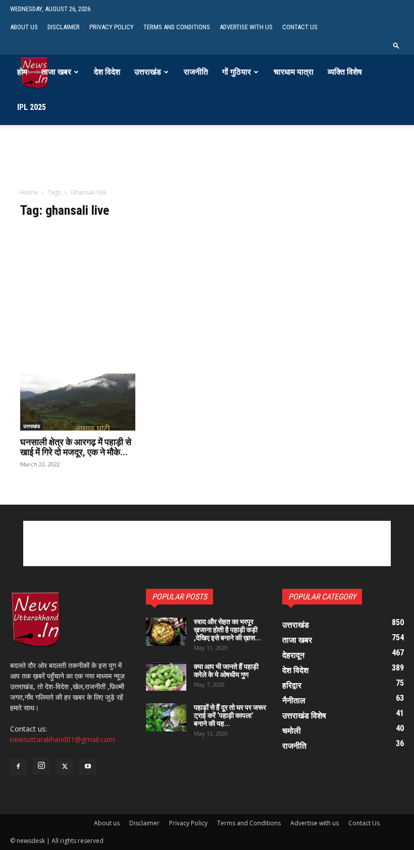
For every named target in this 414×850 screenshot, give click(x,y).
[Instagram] (41, 766)
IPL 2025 (31, 107)
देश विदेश (107, 72)
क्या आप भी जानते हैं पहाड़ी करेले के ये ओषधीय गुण (226, 670)
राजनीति (196, 72)
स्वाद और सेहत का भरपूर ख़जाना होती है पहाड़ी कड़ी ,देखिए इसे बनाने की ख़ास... (227, 630)
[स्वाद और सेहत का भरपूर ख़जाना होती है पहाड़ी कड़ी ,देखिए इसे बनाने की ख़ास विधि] (166, 632)
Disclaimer (63, 27)
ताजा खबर (56, 72)
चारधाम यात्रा (294, 72)
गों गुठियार (236, 72)
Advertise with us (246, 27)
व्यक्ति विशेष (345, 72)
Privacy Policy (111, 27)
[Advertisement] (207, 164)
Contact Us (300, 27)
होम (22, 72)
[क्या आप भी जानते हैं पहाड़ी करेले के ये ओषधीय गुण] (166, 676)
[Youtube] (88, 767)
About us (24, 27)
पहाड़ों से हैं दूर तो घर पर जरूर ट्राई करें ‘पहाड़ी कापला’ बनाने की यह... (230, 715)
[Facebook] (18, 767)
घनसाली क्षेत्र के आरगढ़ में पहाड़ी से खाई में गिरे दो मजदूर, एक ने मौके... (75, 447)
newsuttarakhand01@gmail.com (62, 739)
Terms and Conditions (176, 27)
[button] (396, 45)
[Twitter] (65, 767)
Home (29, 192)
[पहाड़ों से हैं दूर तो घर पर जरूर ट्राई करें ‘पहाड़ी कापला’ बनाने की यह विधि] (166, 717)
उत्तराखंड (147, 72)
